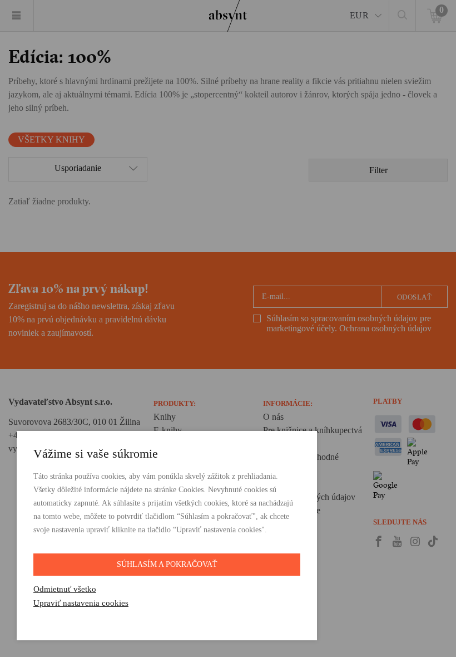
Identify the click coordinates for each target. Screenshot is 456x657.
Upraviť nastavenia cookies (80, 603)
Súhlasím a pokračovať (167, 564)
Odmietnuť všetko (64, 589)
